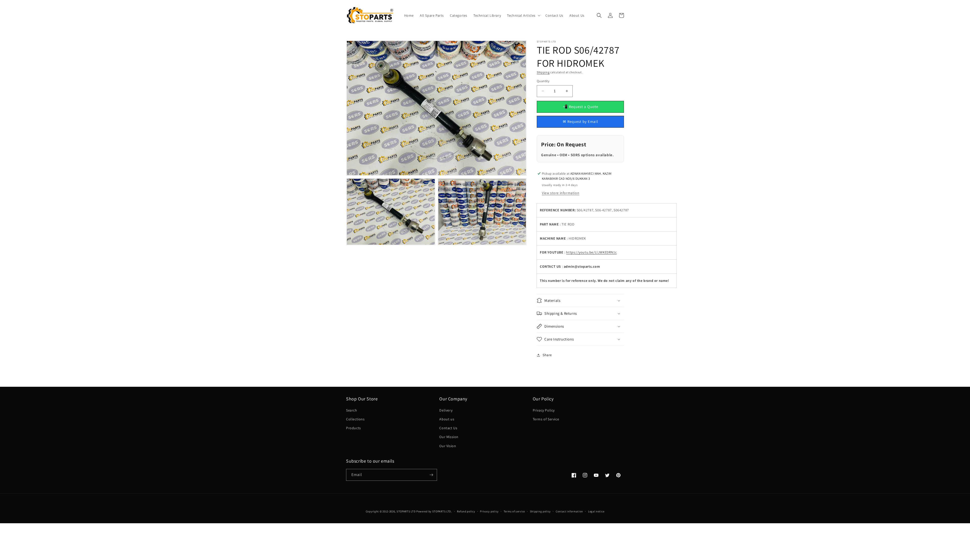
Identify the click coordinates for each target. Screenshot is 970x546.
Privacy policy (489, 511)
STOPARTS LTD (406, 511)
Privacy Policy (544, 410)
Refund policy (466, 511)
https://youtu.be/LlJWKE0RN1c (591, 252)
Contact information (569, 511)
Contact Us (448, 428)
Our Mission (448, 437)
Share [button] (547, 355)
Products (353, 428)
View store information (560, 193)
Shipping (543, 72)
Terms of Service (546, 419)
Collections (355, 419)
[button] (523, 15)
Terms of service (514, 511)
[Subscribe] (431, 475)
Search (351, 410)
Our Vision (447, 446)
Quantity (543, 81)
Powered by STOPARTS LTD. (434, 511)
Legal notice (596, 511)
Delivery (445, 410)
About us (446, 419)
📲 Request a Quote (580, 106)
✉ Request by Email (580, 121)
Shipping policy (540, 511)
